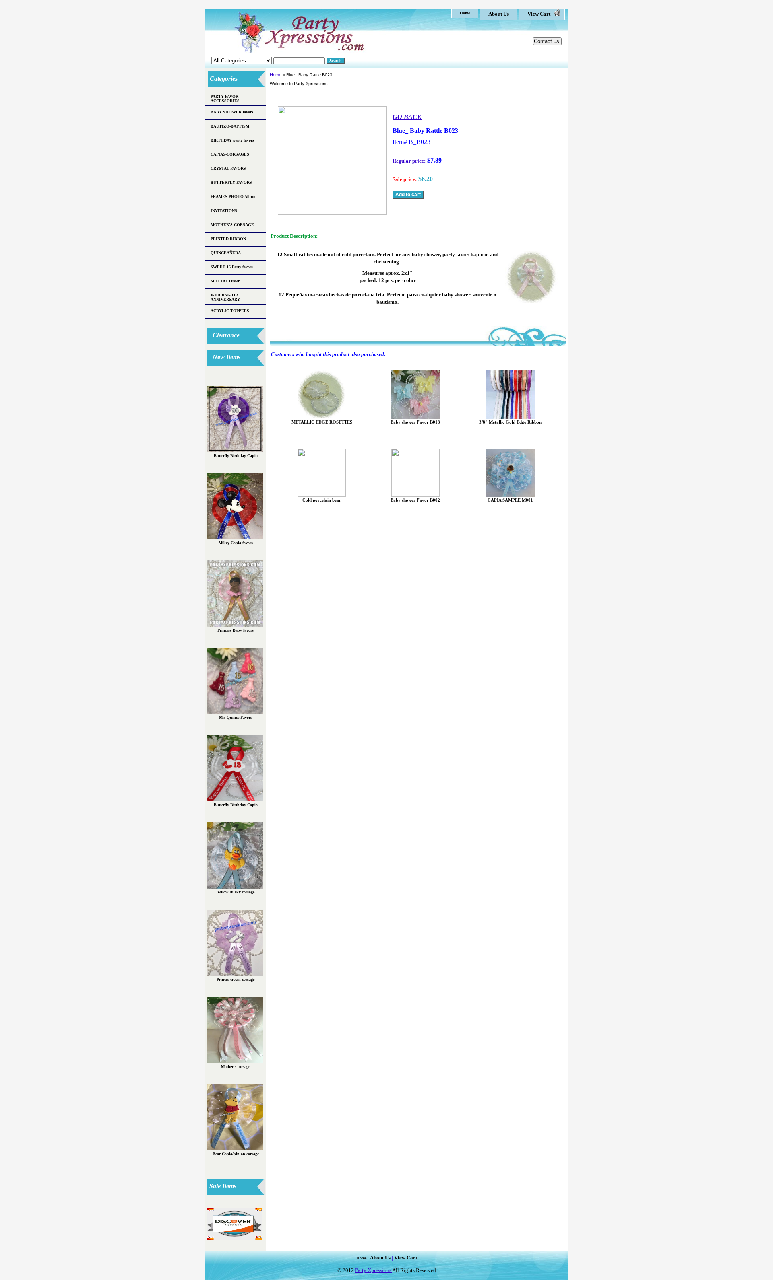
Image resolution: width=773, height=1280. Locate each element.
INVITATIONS (224, 210)
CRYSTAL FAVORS (228, 168)
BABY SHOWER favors (232, 112)
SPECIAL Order (225, 281)
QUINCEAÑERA (226, 253)
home (465, 13)
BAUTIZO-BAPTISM (230, 126)
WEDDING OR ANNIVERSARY (225, 297)
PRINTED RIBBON (228, 239)
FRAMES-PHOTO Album (233, 196)
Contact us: (547, 41)
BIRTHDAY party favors (232, 140)
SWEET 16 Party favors (232, 267)
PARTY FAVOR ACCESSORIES (225, 98)
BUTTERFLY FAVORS (231, 182)
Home (275, 74)
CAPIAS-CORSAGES (230, 154)
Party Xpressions (373, 1270)
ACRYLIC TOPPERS (230, 311)
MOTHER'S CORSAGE (232, 224)
